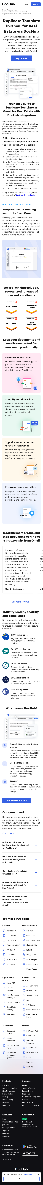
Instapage (6, 1136)
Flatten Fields (31, 945)
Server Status (7, 1094)
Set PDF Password (30, 1041)
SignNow (5, 1130)
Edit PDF (29, 931)
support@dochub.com (10, 1150)
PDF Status (30, 1005)
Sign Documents (8, 1091)
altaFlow (5, 1133)
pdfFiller (5, 1125)
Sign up (36, 4)
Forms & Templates (10, 1088)
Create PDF (30, 935)
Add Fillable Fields (33, 940)
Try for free (21, 58)
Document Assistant (11, 1032)
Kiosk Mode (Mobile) (11, 1008)
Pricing (5, 1097)
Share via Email (32, 995)
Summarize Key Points (13, 1046)
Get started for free (17, 800)
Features (5, 1102)
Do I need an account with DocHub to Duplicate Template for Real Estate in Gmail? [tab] (15, 901)
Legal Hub (26, 1094)
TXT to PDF (11, 935)
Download (30, 1062)
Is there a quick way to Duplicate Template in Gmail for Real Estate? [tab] (15, 845)
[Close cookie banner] (39, 1174)
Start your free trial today (26, 195)
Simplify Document (11, 1039)
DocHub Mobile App (10, 1122)
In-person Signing (13, 1002)
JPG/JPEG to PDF (13, 945)
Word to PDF (12, 931)
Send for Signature (10, 989)
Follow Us (8, 1159)
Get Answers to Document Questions (13, 1055)
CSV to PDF (11, 954)
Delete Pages (31, 969)
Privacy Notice (27, 1091)
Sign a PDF (11, 983)
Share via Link (31, 990)
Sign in (25, 4)
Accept (21, 1179)
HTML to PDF (12, 959)
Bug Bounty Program (30, 1105)
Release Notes (28, 1102)
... (27, 1174)
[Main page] (8, 4)
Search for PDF (32, 1052)
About (24, 1085)
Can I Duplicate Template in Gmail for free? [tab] (15, 872)
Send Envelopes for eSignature (13, 996)
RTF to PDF (11, 964)
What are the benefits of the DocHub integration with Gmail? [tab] (14, 859)
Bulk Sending (11, 1014)
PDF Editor (6, 1085)
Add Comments (32, 986)
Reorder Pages (32, 964)
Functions (6, 1105)
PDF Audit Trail (32, 1031)
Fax (27, 1000)
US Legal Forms (8, 1127)
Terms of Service (28, 1088)
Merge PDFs (31, 954)
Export (28, 1057)
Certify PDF (30, 1036)
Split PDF (29, 950)
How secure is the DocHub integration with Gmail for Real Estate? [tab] (15, 885)
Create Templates (33, 1010)
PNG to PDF (11, 940)
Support (25, 1099)
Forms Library (7, 1099)
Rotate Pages (31, 959)
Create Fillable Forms (31, 1015)
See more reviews (20, 602)
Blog (4, 1119)
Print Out (29, 1067)
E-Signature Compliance (31, 1097)
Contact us (7, 833)
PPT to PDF (11, 950)
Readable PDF (31, 1048)
